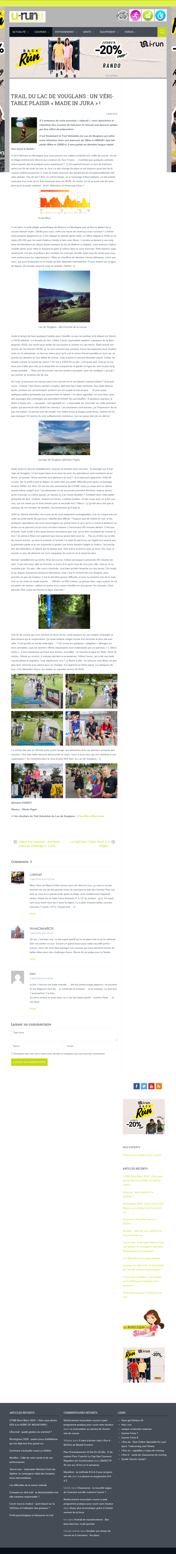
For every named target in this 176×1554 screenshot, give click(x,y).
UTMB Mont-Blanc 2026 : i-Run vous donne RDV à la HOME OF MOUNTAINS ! (143, 1180)
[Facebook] (137, 1086)
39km (94, 816)
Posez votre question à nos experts (142, 1155)
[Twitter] (144, 1086)
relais (101, 816)
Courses (40, 31)
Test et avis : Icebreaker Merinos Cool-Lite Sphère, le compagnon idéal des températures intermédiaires (144, 1246)
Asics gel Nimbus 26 (132, 1420)
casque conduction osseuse (136, 1429)
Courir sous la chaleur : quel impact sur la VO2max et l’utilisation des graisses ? (142, 1281)
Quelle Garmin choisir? (133, 1459)
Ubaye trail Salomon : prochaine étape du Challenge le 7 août (39, 844)
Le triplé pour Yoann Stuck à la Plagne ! (90, 844)
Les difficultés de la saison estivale (141, 1258)
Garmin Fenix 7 (129, 1433)
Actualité (19, 31)
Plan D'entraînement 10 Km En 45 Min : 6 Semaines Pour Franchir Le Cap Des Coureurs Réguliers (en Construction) (88, 1456)
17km (80, 816)
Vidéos (129, 31)
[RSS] (159, 1086)
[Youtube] (151, 1086)
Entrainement (64, 31)
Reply (33, 913)
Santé (87, 31)
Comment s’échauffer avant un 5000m (30, 1450)
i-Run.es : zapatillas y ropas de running (142, 1450)
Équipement (108, 31)
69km (87, 816)
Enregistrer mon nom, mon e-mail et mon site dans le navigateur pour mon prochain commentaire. (59, 1054)
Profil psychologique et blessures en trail (31, 1515)
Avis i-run (126, 1424)
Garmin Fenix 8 (129, 1437)
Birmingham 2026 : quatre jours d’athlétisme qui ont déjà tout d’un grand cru (143, 1208)
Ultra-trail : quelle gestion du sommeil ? (30, 1431)
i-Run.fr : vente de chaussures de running (144, 1454)
